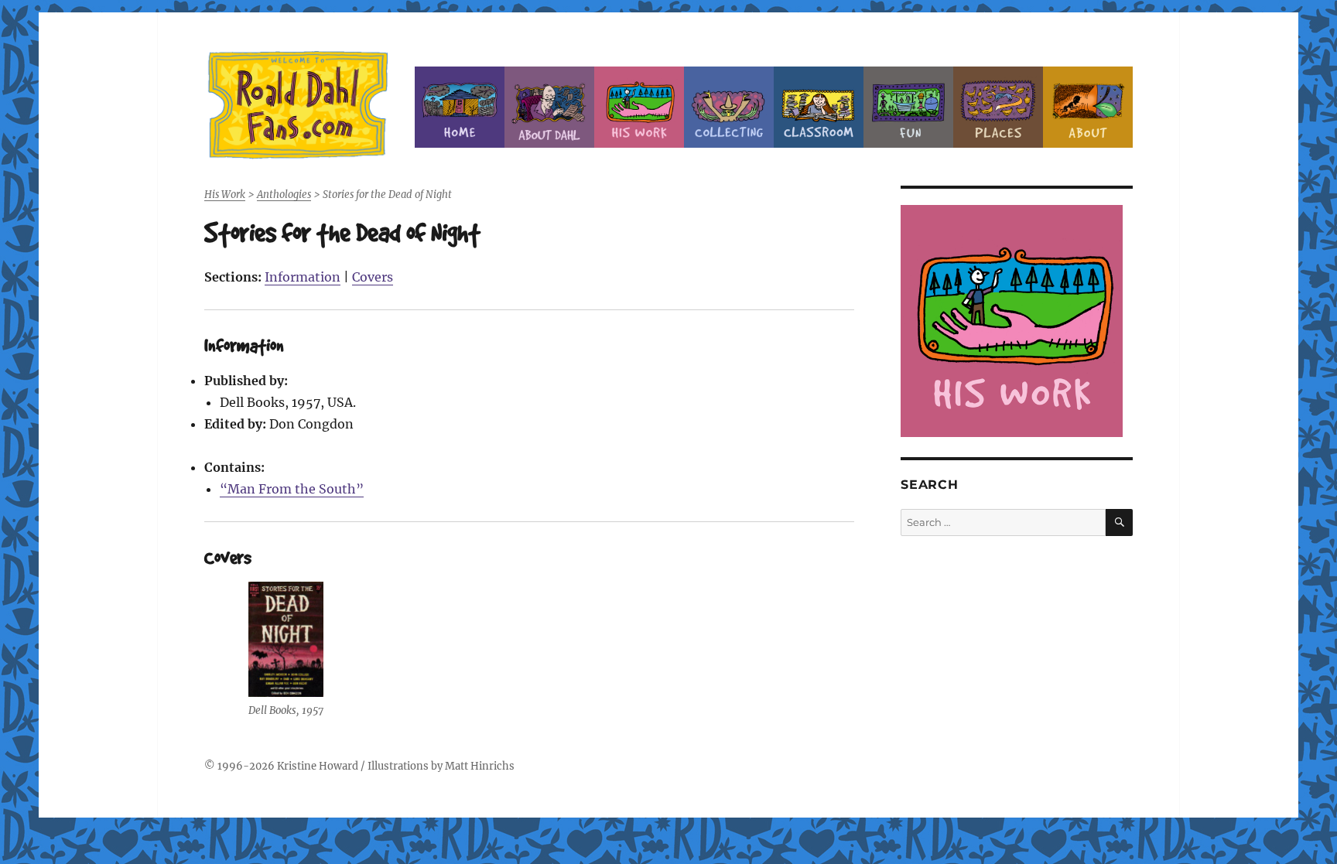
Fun (908, 107)
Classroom (818, 107)
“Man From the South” (292, 489)
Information (302, 277)
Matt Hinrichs (480, 766)
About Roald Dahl (549, 107)
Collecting (729, 107)
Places (998, 107)
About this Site (1088, 107)
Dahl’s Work (639, 107)
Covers (372, 277)
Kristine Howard (317, 766)
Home (459, 107)
